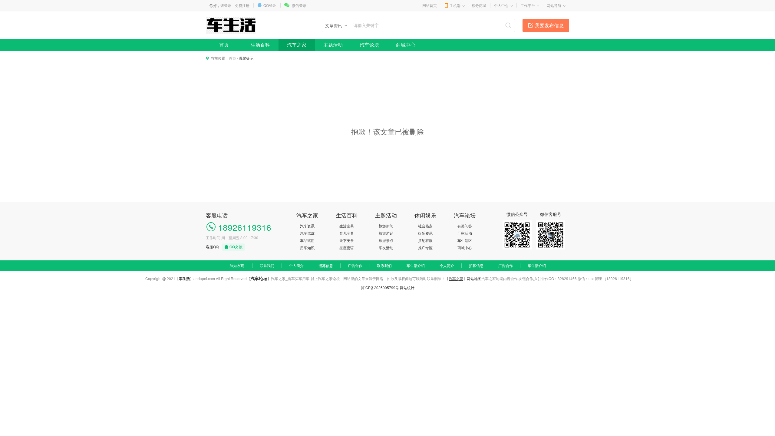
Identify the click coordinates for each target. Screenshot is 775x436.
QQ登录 (269, 5)
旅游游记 (386, 233)
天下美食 (346, 240)
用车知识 (307, 247)
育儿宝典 (346, 233)
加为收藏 (236, 265)
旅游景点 (386, 240)
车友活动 (386, 247)
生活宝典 (346, 225)
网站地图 (474, 278)
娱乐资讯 (425, 233)
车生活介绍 (416, 265)
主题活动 (333, 44)
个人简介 (296, 265)
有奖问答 (464, 225)
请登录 (225, 5)
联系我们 (267, 265)
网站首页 (429, 5)
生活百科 (260, 44)
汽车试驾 (307, 233)
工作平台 (527, 5)
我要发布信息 (549, 25)
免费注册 (242, 5)
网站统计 (407, 287)
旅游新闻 (386, 225)
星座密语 (346, 247)
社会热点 (425, 225)
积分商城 (479, 5)
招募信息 (325, 265)
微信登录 (299, 5)
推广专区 (425, 247)
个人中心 (501, 5)
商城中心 (405, 44)
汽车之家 (296, 44)
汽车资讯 (307, 225)
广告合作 (355, 265)
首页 (224, 44)
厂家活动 (464, 233)
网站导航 (554, 5)
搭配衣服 (425, 240)
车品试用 (307, 240)
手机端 (455, 5)
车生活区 (464, 240)
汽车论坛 (369, 44)
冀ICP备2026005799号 (380, 287)
